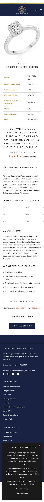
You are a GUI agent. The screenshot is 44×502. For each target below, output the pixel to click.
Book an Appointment (22, 301)
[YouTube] (18, 374)
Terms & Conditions (10, 415)
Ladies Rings (8, 436)
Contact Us (7, 411)
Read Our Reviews (22, 156)
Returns (6, 403)
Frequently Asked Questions (14, 407)
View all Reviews (22, 326)
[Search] (36, 10)
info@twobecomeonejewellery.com (21, 370)
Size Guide (7, 395)
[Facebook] (3, 374)
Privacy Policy (8, 419)
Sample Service (9, 391)
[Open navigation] (3, 10)
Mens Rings (7, 440)
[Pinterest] (13, 374)
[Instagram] (8, 374)
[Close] (39, 445)
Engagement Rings (10, 432)
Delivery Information (10, 399)
